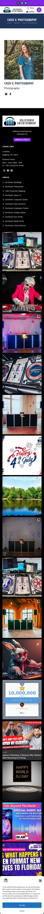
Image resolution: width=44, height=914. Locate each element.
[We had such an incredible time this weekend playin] (22, 536)
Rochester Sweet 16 (13, 195)
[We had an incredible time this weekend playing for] (22, 333)
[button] (40, 880)
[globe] (6, 94)
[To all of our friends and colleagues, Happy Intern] (22, 781)
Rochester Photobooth (14, 186)
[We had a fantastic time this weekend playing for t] (22, 618)
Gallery (31, 12)
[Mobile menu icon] (39, 9)
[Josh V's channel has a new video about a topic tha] (22, 740)
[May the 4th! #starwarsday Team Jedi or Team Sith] (22, 252)
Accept (22, 905)
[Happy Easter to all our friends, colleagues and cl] (22, 659)
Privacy (22, 911)
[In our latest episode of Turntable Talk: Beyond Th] (22, 862)
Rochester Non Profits (14, 217)
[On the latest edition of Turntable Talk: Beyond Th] (22, 821)
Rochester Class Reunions (15, 204)
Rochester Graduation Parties (17, 208)
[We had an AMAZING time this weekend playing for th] (22, 414)
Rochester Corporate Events (16, 199)
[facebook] (10, 94)
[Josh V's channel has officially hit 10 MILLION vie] (22, 699)
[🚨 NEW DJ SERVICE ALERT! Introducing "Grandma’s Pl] (22, 292)
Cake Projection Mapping (15, 191)
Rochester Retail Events (14, 221)
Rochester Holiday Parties (15, 212)
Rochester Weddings (13, 182)
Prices (32, 8)
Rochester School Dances (15, 225)
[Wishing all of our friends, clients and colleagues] (22, 455)
